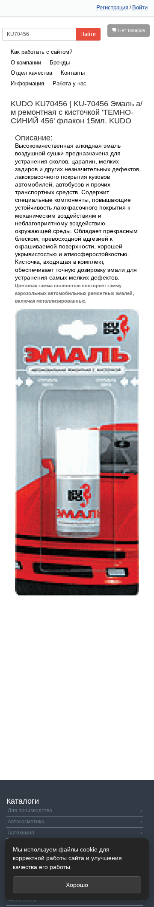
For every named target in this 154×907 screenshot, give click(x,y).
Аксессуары (75, 900)
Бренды (60, 62)
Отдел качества (31, 73)
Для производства (75, 811)
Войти (140, 7)
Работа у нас (69, 83)
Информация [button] (27, 83)
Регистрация (112, 7)
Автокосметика (75, 822)
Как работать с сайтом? (41, 52)
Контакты (73, 73)
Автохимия (75, 833)
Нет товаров (131, 30)
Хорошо (77, 884)
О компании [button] (26, 62)
